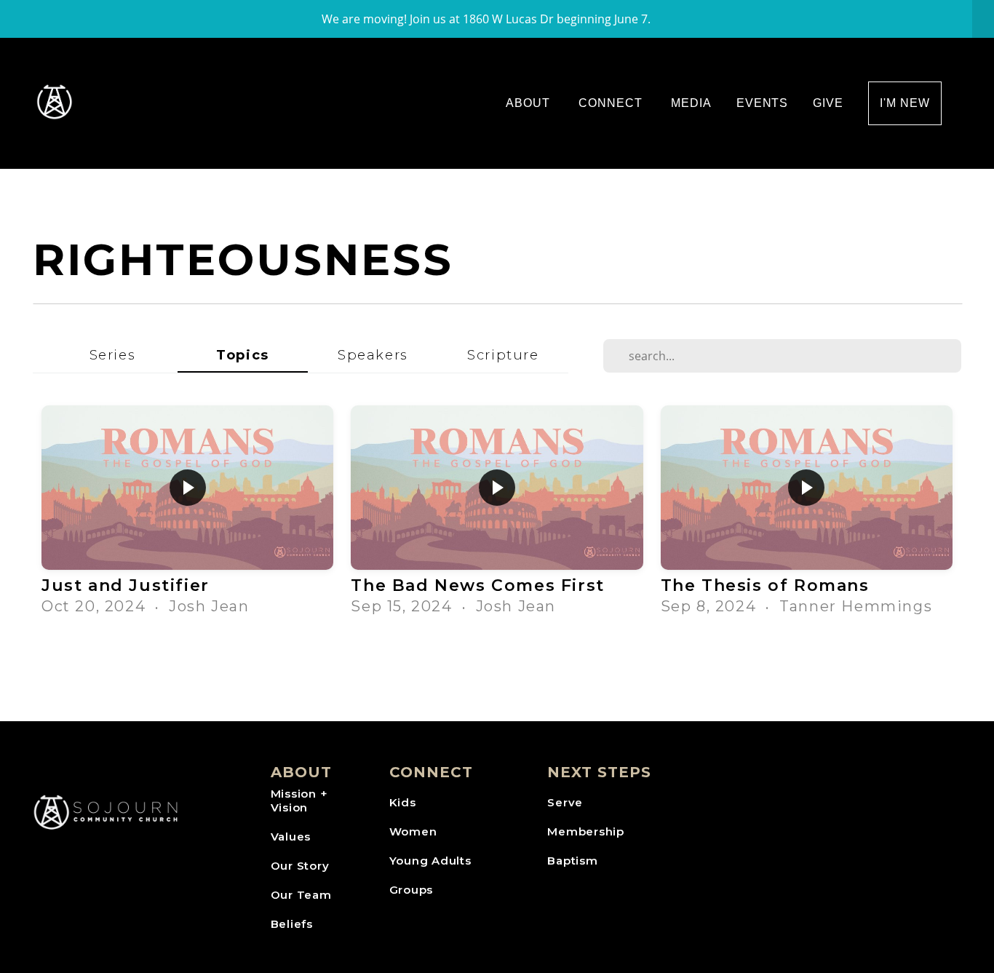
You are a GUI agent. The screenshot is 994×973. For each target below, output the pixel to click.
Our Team (301, 895)
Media (691, 103)
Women (413, 831)
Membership (585, 831)
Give (828, 103)
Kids (402, 802)
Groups (411, 890)
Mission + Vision (299, 801)
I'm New (905, 103)
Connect (612, 103)
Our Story (300, 866)
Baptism (572, 860)
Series (113, 354)
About (530, 103)
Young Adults (430, 860)
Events (762, 103)
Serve (565, 802)
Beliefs (292, 924)
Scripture (502, 354)
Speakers (373, 354)
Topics (242, 354)
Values (291, 836)
